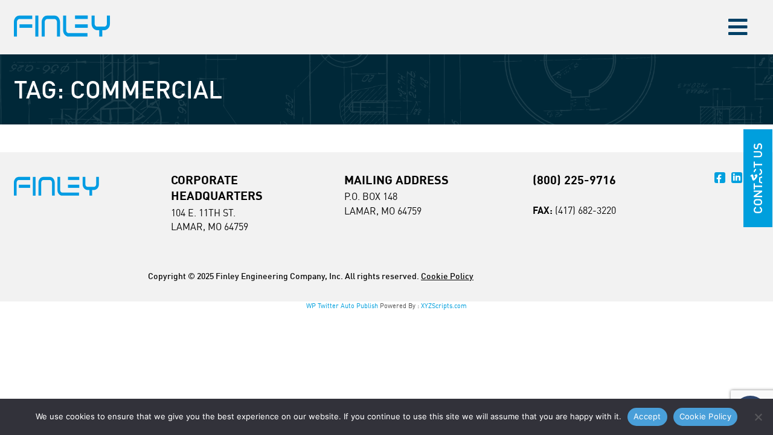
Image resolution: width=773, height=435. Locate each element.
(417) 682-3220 (585, 210)
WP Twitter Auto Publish (342, 305)
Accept (647, 416)
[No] (758, 417)
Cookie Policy (447, 276)
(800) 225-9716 (574, 179)
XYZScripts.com (444, 305)
